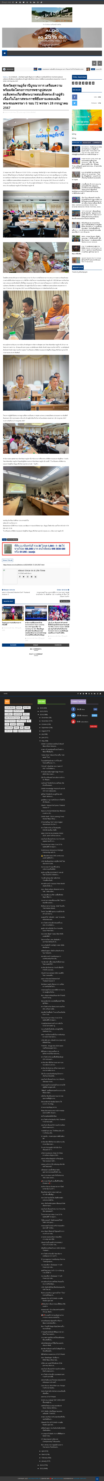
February (45, 1458)
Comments (97, 143)
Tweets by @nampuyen (79, 272)
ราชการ (26, 714)
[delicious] (41, 2)
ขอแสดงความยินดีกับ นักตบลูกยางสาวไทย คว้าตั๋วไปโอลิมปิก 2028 (23, 69)
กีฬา (29, 721)
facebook (58, 645)
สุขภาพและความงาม (80, 58)
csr (7, 724)
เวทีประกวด (21, 721)
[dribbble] (27, 2)
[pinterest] (20, 2)
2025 (41, 711)
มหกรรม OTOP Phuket (48, 1397)
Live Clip (9, 731)
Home (5, 77)
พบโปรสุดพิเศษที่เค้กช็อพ (48, 1116)
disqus (35, 645)
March (44, 1454)
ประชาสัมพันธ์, (31, 112)
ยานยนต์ (68, 58)
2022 (41, 1468)
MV (22, 727)
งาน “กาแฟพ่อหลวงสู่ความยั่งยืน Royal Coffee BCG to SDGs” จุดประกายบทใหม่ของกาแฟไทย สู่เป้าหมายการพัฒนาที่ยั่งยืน (87, 250)
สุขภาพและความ (24, 731)
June (43, 737)
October (44, 724)
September (45, 728)
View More (65, 601)
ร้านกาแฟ (16, 58)
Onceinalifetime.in (34, 1478)
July (43, 734)
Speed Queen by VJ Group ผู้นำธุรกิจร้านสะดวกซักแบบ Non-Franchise (91, 260)
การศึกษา (9, 714)
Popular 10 (77, 143)
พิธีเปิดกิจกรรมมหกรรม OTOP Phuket (53, 1354)
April (43, 1451)
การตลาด (59, 58)
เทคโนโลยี (17, 714)
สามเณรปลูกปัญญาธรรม (49, 1107)
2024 (41, 714)
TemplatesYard (58, 1478)
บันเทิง (33, 58)
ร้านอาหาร (7, 58)
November (45, 721)
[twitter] (16, 2)
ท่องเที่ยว (50, 58)
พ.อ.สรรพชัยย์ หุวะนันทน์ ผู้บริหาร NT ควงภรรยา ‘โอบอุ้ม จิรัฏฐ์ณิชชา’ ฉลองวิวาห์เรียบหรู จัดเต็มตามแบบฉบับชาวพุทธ (86, 176)
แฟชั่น (27, 727)
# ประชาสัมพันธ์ (12, 540)
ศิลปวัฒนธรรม (10, 721)
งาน (15, 731)
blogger (13, 645)
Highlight (87, 143)
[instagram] (37, 2)
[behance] (34, 2)
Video (16, 727)
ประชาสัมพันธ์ (13, 77)
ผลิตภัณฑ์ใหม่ (18, 711)
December (45, 718)
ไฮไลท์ (13, 724)
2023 (41, 1465)
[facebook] (12, 2)
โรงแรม (25, 58)
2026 (41, 708)
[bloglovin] (23, 2)
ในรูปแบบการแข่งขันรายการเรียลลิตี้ (11, 624)
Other (5, 63)
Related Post (8, 601)
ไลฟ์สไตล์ (41, 58)
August (44, 731)
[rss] (30, 2)
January (44, 1461)
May (43, 741)
